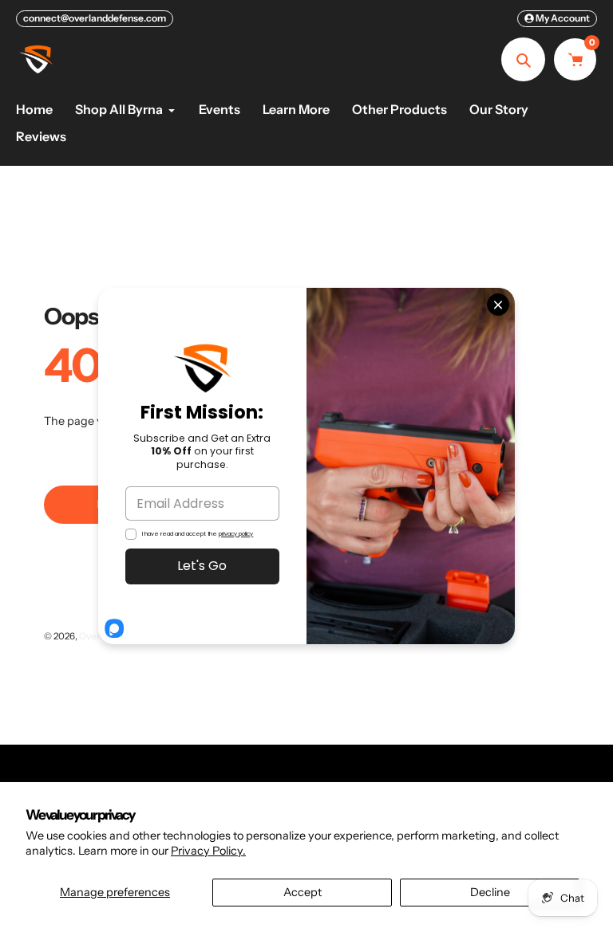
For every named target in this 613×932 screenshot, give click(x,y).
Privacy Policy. (208, 851)
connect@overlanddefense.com (94, 18)
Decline (490, 892)
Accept (302, 892)
